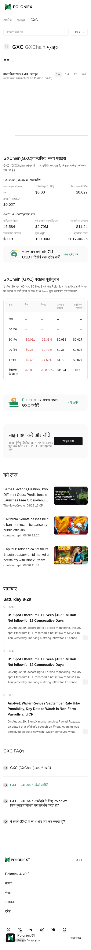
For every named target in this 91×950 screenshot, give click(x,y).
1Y (75, 74)
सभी (84, 74)
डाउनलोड (75, 938)
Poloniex (18, 7)
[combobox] (36, 32)
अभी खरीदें (72, 402)
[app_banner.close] (85, 933)
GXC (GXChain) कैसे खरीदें (29, 785)
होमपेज (7, 20)
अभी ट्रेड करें (71, 254)
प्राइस (21, 20)
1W (58, 74)
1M (67, 74)
